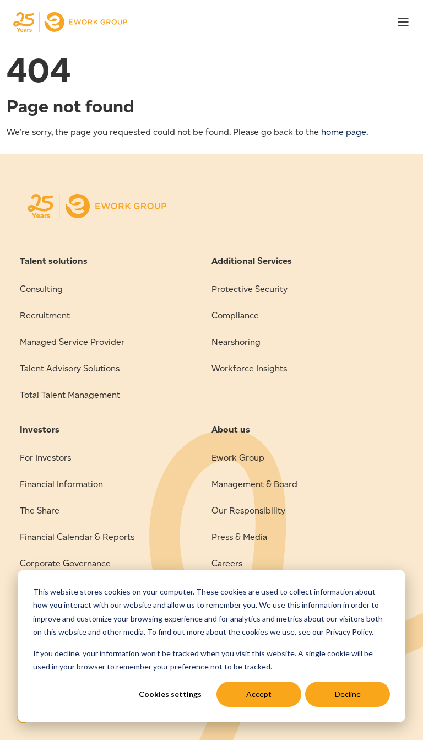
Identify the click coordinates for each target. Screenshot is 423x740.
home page (343, 132)
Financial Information (61, 484)
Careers (227, 563)
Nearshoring (236, 342)
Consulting (41, 289)
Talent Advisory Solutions (70, 368)
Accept (259, 694)
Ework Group (238, 457)
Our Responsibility (248, 510)
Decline (348, 694)
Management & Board (254, 484)
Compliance (235, 315)
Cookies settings (170, 694)
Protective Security (250, 289)
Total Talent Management (70, 395)
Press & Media (239, 537)
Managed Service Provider (72, 342)
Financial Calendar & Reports (77, 537)
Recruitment (45, 315)
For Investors (45, 457)
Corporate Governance (65, 563)
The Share (39, 510)
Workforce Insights (249, 368)
